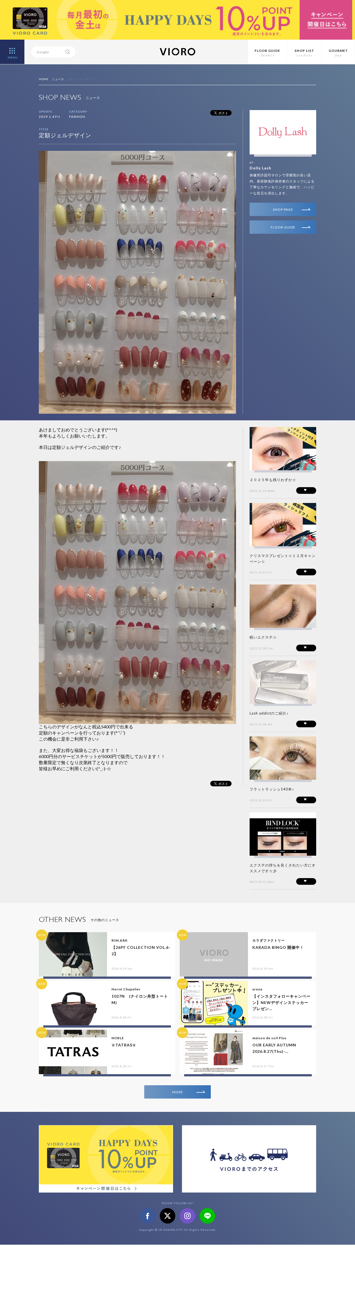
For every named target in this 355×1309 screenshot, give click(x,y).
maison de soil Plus (269, 1038)
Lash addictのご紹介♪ (269, 713)
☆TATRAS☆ (123, 1045)
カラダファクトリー (268, 940)
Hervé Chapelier (126, 989)
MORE (177, 1092)
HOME (44, 79)
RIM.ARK (119, 940)
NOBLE (117, 1038)
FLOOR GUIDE (283, 227)
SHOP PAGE (283, 209)
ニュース (58, 79)
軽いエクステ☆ (263, 637)
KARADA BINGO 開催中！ (278, 947)
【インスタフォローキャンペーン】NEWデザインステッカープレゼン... (281, 1002)
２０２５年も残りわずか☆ (273, 479)
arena (257, 989)
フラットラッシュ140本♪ (272, 789)
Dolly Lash (260, 168)
